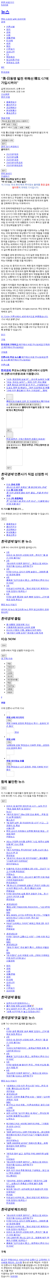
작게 (16, 154)
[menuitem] (28, 102)
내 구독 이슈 (7, 658)
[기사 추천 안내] (22, 509)
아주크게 (18, 162)
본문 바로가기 (7, 2)
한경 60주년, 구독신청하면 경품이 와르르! (25, 439)
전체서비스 (13, 1260)
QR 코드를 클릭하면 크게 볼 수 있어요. (25, 404)
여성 (14, 124)
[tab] (10, 27)
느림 (15, 127)
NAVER (14, 1276)
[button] (11, 102)
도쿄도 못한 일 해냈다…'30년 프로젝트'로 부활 (27, 388)
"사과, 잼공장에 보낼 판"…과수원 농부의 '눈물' (28, 379)
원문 (5, 94)
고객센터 (43, 1260)
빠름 (27, 127)
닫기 (3, 335)
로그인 (4, 1260)
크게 (16, 160)
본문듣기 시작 (7, 140)
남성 (8, 124)
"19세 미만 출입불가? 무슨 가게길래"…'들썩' (26, 390)
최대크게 (18, 165)
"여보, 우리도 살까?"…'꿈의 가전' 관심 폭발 (26, 382)
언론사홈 (5, 365)
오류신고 (34, 1260)
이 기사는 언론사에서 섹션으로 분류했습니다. (24, 316)
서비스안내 (24, 1260)
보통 (21, 127)
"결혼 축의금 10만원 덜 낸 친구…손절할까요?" (27, 385)
